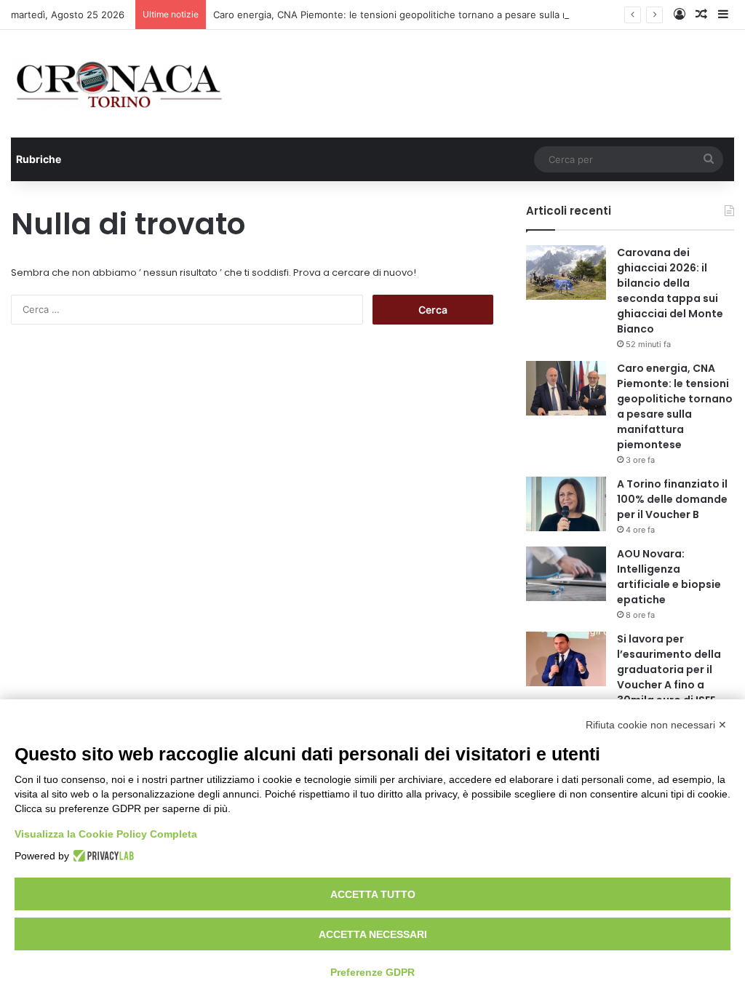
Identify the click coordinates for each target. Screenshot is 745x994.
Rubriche (38, 159)
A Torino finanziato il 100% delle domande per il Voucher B (672, 499)
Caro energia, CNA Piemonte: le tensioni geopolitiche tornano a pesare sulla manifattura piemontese (442, 14)
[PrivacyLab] (101, 855)
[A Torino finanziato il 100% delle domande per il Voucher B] (566, 504)
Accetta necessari (373, 934)
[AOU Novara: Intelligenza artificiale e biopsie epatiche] (566, 573)
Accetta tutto (372, 894)
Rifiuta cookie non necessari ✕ (656, 725)
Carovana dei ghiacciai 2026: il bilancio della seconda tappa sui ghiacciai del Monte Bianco (670, 290)
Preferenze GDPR (372, 972)
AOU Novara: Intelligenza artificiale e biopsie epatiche (669, 576)
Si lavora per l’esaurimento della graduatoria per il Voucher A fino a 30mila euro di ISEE (669, 669)
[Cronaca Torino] (120, 83)
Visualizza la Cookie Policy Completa (106, 834)
